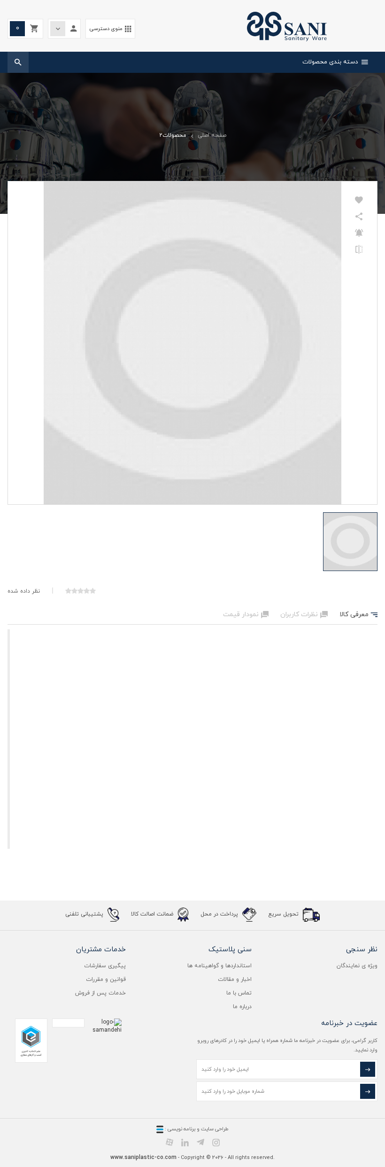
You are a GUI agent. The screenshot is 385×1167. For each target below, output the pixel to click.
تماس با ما (239, 993)
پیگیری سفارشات (105, 966)
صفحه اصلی (212, 135)
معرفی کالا (358, 614)
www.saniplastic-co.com (143, 1157)
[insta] (216, 1142)
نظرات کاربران (304, 614)
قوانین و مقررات (106, 979)
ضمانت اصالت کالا (153, 914)
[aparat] (169, 1142)
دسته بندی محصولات (335, 62)
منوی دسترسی (110, 29)
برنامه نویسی (180, 1129)
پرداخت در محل (220, 914)
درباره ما (242, 1006)
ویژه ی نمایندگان (357, 966)
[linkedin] (185, 1142)
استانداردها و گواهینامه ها (219, 966)
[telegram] (200, 1142)
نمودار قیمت (246, 614)
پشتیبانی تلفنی (85, 914)
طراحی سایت (215, 1129)
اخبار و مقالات (235, 979)
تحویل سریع (284, 914)
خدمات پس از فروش (100, 993)
